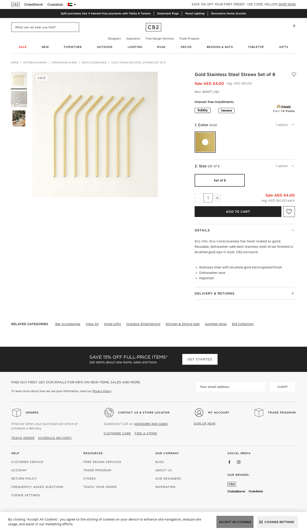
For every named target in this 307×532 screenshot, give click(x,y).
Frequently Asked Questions (37, 487)
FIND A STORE (146, 433)
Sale (23, 47)
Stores (89, 478)
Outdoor (105, 47)
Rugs (161, 47)
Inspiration (133, 38)
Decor (186, 47)
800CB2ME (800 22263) (151, 424)
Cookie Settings (25, 495)
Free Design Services (160, 38)
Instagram (239, 462)
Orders (32, 412)
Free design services (102, 462)
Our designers (168, 478)
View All (92, 324)
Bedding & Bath (220, 47)
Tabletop (256, 47)
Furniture (73, 47)
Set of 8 (220, 180)
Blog (159, 462)
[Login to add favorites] (294, 74)
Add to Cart (238, 212)
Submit (282, 387)
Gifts (283, 47)
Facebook (229, 462)
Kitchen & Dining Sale (183, 324)
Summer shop (216, 324)
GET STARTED (199, 359)
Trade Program (189, 38)
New (45, 47)
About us (163, 470)
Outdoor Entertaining (143, 324)
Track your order (100, 487)
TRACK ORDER (23, 438)
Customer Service (27, 462)
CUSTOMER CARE (117, 433)
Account (19, 470)
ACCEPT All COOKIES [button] (235, 522)
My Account (218, 412)
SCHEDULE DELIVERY (55, 438)
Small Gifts (112, 324)
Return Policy (24, 478)
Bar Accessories (67, 324)
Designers (114, 38)
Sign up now (205, 423)
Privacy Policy (101, 391)
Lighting (135, 47)
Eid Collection (243, 324)
